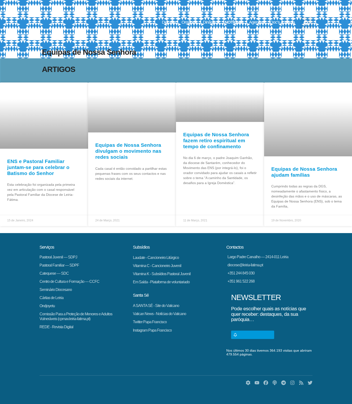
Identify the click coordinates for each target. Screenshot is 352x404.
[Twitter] (288, 7)
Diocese (169, 22)
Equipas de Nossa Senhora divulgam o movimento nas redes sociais (128, 151)
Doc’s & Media (282, 22)
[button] (306, 23)
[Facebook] (253, 7)
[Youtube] (244, 7)
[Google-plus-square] (306, 7)
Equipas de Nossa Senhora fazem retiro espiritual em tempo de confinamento (216, 140)
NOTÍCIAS (234, 22)
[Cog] (248, 382)
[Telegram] (262, 7)
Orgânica (189, 22)
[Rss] (279, 7)
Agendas (256, 22)
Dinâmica (211, 22)
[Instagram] (270, 7)
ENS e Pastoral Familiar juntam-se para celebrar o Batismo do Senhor (38, 167)
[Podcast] (297, 7)
